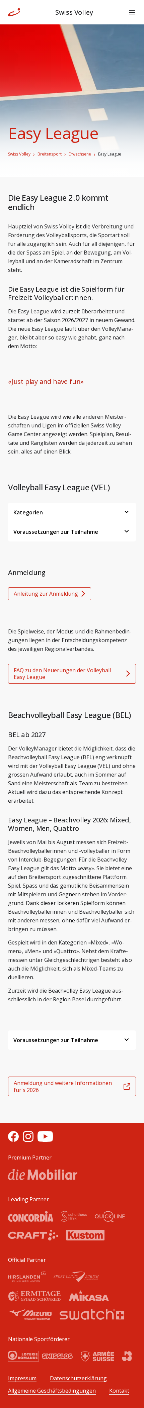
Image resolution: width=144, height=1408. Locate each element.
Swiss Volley (19, 154)
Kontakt (119, 1390)
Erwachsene (80, 154)
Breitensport (50, 154)
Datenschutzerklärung (78, 1378)
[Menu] (132, 12)
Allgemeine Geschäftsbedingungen (52, 1390)
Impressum (22, 1378)
